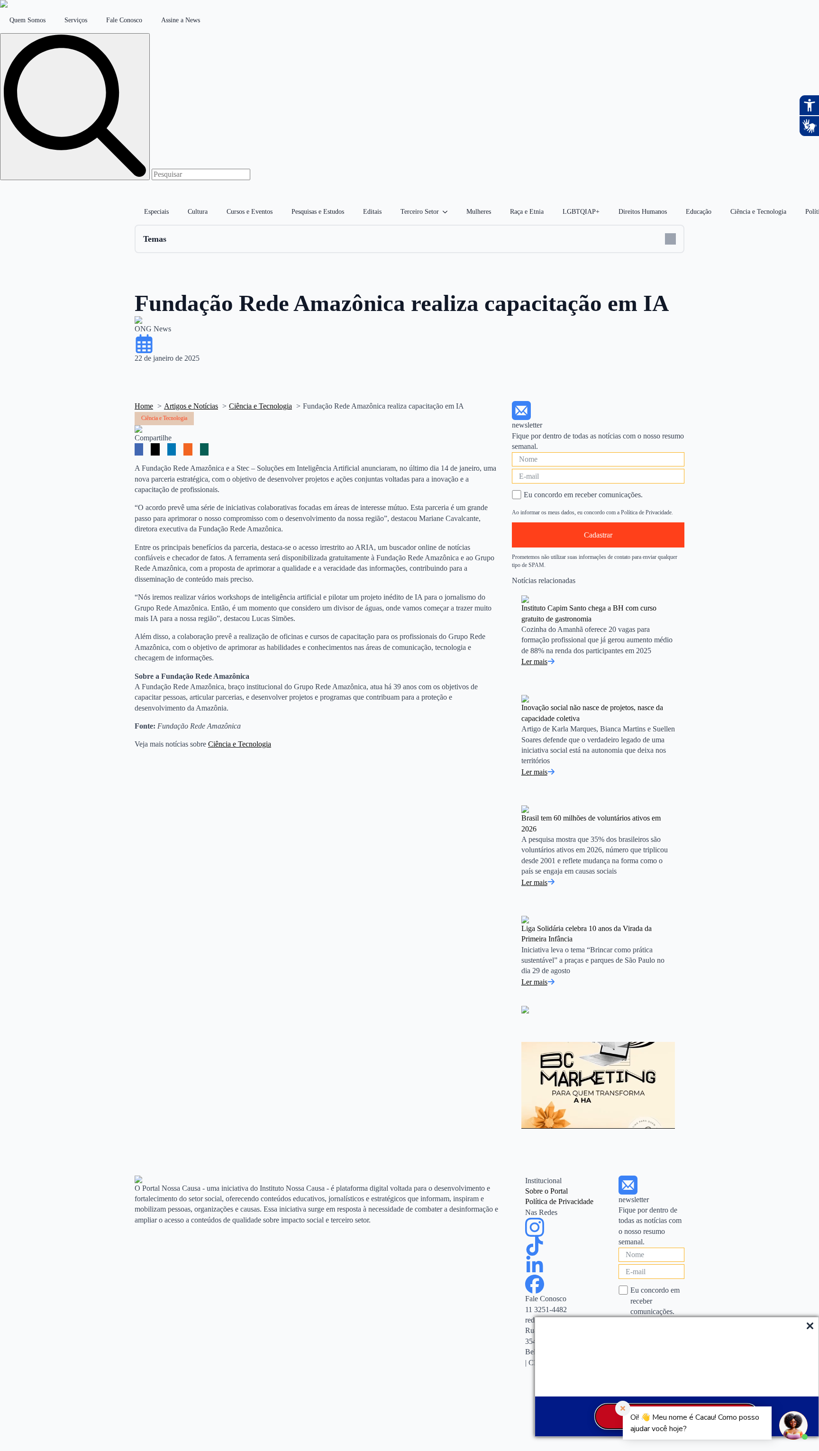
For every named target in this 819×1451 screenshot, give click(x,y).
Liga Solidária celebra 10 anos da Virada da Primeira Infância (586, 933)
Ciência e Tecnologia (758, 211)
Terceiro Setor (419, 211)
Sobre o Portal (546, 1191)
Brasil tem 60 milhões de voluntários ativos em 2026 (591, 823)
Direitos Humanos (643, 211)
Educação (698, 211)
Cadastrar (598, 535)
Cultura (198, 211)
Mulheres (478, 211)
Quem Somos (27, 20)
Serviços (75, 20)
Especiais (156, 211)
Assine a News (180, 20)
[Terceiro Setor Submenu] (448, 212)
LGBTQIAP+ (581, 211)
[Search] (75, 106)
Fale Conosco (124, 20)
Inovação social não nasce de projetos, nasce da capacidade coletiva (592, 712)
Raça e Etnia (527, 211)
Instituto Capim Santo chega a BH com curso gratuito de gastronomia (588, 613)
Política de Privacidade (559, 1201)
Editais (372, 211)
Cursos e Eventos (250, 211)
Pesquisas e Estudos (317, 211)
